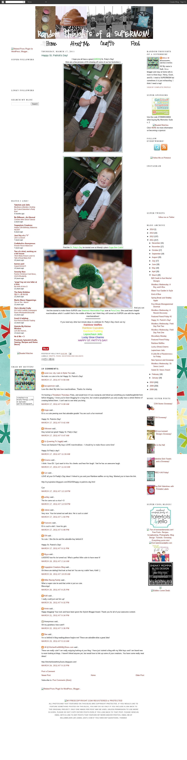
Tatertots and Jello (22, 205)
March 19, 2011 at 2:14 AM (55, 561)
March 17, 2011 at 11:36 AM (55, 454)
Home (93, 675)
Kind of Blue (156, 294)
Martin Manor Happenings (25, 300)
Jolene (46, 510)
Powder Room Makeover (23, 246)
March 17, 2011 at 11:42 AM (55, 467)
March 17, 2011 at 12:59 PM (56, 504)
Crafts (52, 356)
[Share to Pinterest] (53, 359)
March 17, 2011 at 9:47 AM (55, 436)
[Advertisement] (22, 152)
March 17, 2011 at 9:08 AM (55, 404)
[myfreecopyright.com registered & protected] (93, 701)
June (154, 264)
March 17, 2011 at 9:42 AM (55, 423)
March (154, 275)
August (155, 257)
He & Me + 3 (19, 336)
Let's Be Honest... (20, 331)
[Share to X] (48, 359)
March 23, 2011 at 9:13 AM (55, 641)
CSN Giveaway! (160, 417)
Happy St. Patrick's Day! (54, 55)
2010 (152, 382)
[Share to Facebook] (50, 359)
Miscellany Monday (159, 336)
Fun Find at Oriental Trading (24, 321)
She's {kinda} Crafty (22, 308)
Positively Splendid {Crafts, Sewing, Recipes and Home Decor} (26, 342)
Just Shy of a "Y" (21, 235)
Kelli (46, 596)
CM (45, 536)
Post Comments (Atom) (62, 680)
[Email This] (42, 359)
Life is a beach (19, 238)
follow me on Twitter (166, 217)
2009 (152, 386)
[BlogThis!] (45, 359)
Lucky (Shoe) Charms (160, 347)
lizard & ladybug (21, 318)
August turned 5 (20, 266)
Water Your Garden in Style (162, 291)
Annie (46, 609)
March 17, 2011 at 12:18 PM (56, 491)
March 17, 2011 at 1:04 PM (55, 517)
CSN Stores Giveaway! (163, 404)
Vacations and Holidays (72, 356)
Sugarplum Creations (23, 225)
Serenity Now (19, 272)
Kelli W (166, 58)
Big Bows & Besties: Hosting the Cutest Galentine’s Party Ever (24, 209)
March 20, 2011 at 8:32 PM (55, 603)
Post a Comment (48, 671)
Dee (45, 634)
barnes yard (19, 264)
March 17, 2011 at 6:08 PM (55, 530)
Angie (46, 410)
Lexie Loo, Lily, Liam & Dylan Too (57, 373)
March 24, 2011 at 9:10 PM (55, 666)
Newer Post (46, 675)
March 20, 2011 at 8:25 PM (55, 590)
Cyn (45, 473)
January (155, 378)
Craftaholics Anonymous (24, 243)
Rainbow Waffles (158, 343)
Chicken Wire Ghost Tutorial (24, 220)
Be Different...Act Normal (24, 217)
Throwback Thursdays (61, 395)
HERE (153, 128)
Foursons (48, 523)
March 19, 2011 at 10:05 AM (56, 574)
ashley (46, 497)
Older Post (140, 675)
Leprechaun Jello (158, 350)
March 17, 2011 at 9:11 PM (55, 548)
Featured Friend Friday (160, 340)
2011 (152, 240)
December (156, 243)
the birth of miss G (21, 286)
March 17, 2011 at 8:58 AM (55, 380)
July (154, 261)
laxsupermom (49, 386)
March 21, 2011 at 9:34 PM (55, 615)
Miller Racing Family (52, 580)
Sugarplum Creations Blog (54, 567)
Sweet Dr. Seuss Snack (160, 370)
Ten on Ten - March (21, 302)
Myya (46, 554)
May (154, 268)
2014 (152, 229)
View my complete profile (159, 87)
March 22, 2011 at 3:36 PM (55, 628)
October (155, 250)
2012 (152, 236)
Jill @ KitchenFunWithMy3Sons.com (58, 647)
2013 (152, 233)
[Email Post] (69, 353)
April (154, 271)
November (156, 247)
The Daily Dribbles (22, 292)
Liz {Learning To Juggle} (53, 441)
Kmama (47, 460)
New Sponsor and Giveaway (162, 360)
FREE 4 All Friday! (161, 472)
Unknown (47, 429)
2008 (152, 389)
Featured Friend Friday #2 (161, 316)
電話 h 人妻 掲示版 (21, 294)
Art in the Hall (159, 445)
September (156, 254)
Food (58, 356)
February (155, 374)
